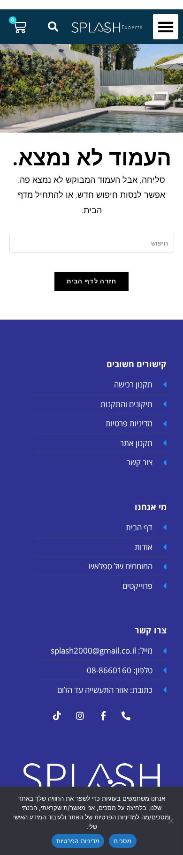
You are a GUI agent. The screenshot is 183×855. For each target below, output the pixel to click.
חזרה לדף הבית (92, 281)
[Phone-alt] (126, 715)
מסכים (122, 841)
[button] (165, 26)
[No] (171, 820)
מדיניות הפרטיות (78, 841)
